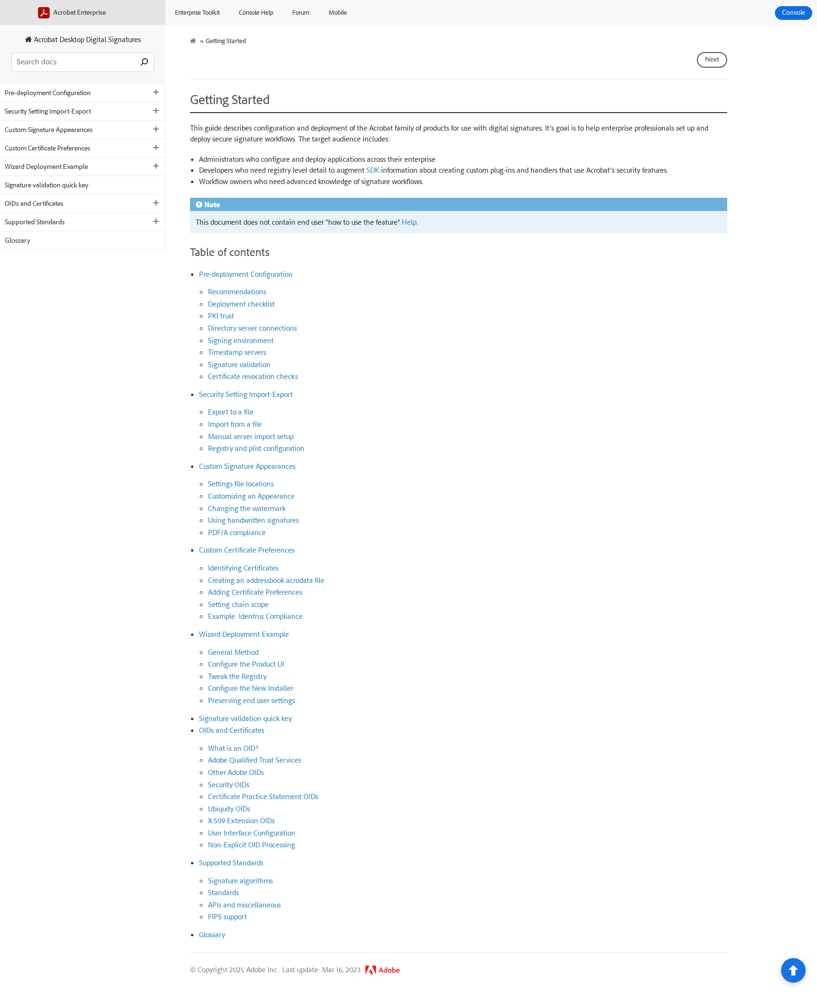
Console (793, 12)
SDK (372, 170)
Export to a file (230, 411)
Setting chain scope (238, 604)
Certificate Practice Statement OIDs (263, 796)
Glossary (17, 240)
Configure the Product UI (246, 664)
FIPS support (227, 916)
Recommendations (237, 291)
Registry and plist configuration (256, 448)
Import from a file (235, 424)
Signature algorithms (240, 880)
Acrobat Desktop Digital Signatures (86, 39)
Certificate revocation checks (253, 376)
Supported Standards (35, 221)
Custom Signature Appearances (49, 129)
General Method (233, 652)
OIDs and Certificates (34, 203)
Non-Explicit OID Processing (251, 844)
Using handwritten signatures (253, 520)
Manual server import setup (251, 436)
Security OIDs (228, 784)
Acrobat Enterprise (79, 12)
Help (409, 222)
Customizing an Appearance (251, 496)
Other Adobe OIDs (236, 772)
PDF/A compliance (237, 532)
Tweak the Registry (237, 676)
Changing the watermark (247, 508)
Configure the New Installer (250, 688)
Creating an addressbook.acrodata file (266, 580)
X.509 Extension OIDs (241, 820)
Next (712, 59)
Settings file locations (241, 483)
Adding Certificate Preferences (255, 592)
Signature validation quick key (46, 184)
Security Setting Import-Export (48, 110)
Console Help (256, 12)
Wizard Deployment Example (46, 166)
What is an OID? (233, 748)
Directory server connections (252, 328)
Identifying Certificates (243, 567)
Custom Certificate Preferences (47, 147)
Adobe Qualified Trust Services (254, 760)
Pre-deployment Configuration (48, 92)
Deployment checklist (241, 303)
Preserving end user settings (251, 700)
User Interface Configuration (252, 832)
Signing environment (241, 340)
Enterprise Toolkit (197, 12)
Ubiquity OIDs (229, 808)
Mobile (338, 12)
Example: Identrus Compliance (255, 616)
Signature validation (239, 364)
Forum (301, 12)
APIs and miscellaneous (244, 904)
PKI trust (221, 315)
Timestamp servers (237, 352)
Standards (223, 892)
